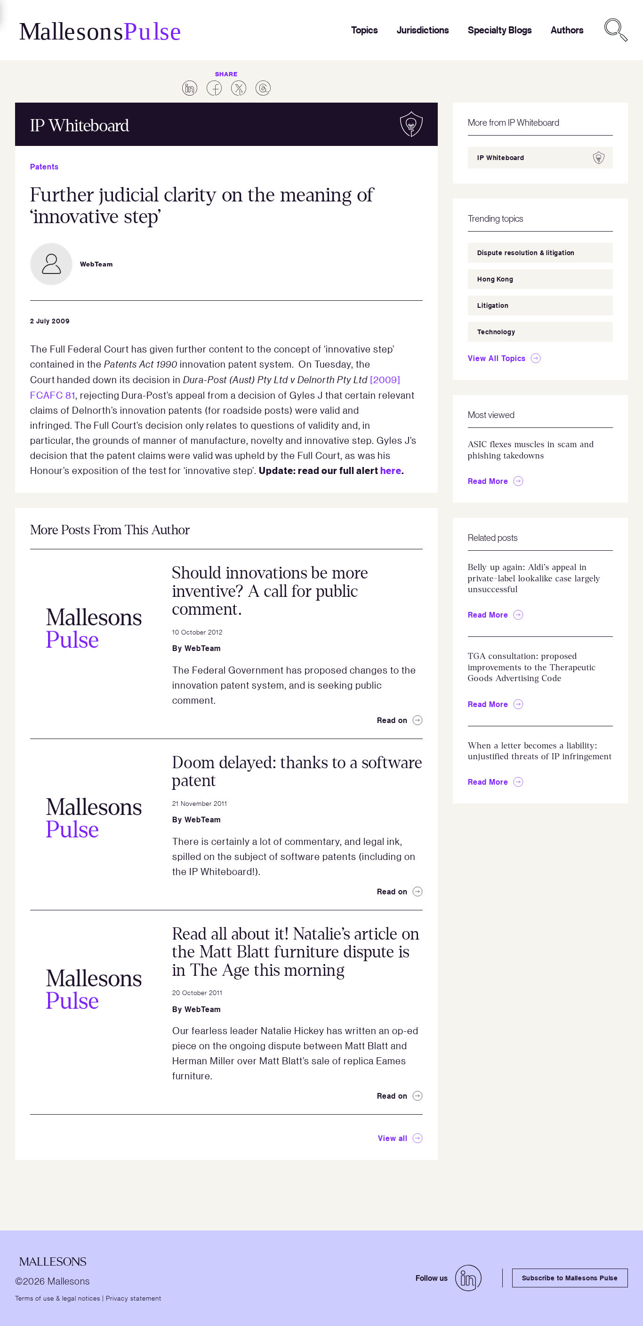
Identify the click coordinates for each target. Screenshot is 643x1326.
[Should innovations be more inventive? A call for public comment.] (93, 627)
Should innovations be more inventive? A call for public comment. (270, 591)
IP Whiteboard (500, 157)
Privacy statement (133, 1298)
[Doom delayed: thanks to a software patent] (93, 817)
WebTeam (203, 648)
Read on (392, 720)
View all (393, 1138)
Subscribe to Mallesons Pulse (570, 1277)
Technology (496, 331)
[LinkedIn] (468, 1278)
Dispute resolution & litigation (526, 252)
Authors (567, 30)
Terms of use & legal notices (57, 1298)
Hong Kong (495, 278)
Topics (364, 30)
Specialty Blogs (500, 30)
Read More (488, 481)
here (391, 470)
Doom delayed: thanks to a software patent (297, 772)
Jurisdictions (423, 30)
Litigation (492, 305)
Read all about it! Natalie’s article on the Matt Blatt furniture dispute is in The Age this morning (296, 952)
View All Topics (497, 358)
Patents (44, 166)
